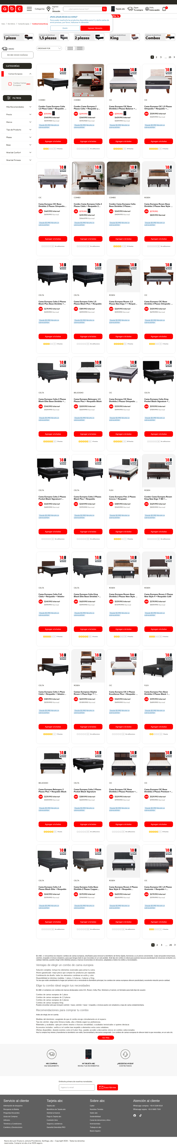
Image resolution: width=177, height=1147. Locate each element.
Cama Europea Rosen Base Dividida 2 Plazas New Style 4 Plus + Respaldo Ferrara (158, 205)
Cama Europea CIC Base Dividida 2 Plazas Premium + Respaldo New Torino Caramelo (157, 790)
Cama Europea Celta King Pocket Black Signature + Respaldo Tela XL (156, 400)
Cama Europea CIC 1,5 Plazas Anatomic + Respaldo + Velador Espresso (158, 888)
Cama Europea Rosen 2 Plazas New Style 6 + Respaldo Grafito (123, 888)
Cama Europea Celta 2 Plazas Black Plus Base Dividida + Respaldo (52, 302)
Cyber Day (77, 1030)
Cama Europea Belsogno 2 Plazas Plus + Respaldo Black (52, 790)
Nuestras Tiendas (96, 1109)
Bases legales (95, 1131)
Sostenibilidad (95, 1117)
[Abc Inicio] (11, 9)
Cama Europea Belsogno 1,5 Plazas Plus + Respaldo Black (88, 400)
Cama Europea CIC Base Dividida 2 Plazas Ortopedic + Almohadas (123, 400)
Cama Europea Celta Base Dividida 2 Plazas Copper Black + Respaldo (86, 888)
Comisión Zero (52, 1120)
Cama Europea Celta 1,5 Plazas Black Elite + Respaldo (52, 888)
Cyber (92, 1106)
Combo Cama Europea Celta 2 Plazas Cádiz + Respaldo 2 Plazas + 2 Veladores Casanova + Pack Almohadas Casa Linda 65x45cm (88, 205)
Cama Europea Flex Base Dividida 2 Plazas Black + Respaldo (156, 693)
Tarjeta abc (51, 1106)
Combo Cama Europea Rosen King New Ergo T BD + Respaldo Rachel (158, 498)
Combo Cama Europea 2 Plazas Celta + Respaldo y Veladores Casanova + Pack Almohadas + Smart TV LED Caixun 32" (87, 107)
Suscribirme (110, 1087)
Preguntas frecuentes (11, 1113)
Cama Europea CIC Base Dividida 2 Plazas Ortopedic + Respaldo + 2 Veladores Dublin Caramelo (158, 302)
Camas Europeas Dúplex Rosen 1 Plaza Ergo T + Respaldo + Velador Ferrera (86, 693)
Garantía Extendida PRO (56, 1127)
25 (170, 57)
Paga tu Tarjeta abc (54, 1117)
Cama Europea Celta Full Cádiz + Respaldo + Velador (51, 595)
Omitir (65, 28)
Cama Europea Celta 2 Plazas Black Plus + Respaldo (87, 498)
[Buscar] (104, 9)
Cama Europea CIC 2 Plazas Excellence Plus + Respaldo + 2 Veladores (123, 693)
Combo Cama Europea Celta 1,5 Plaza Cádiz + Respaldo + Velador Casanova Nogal (52, 107)
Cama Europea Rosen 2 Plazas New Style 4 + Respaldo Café (158, 595)
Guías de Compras (10, 1117)
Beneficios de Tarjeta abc (56, 1109)
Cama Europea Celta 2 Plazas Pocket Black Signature (87, 790)
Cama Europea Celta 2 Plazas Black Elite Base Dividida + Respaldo (52, 400)
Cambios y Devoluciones (12, 1127)
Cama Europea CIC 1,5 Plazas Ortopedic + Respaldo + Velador (158, 107)
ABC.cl (42, 956)
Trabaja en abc (95, 1127)
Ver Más (105, 1037)
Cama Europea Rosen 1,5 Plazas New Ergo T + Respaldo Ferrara (123, 302)
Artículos (6, 1120)
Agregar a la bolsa (53, 141)
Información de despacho (13, 1106)
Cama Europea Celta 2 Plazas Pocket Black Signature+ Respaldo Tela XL (52, 498)
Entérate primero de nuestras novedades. (76, 1081)
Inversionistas (95, 1124)
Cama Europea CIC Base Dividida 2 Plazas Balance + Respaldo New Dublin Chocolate (122, 107)
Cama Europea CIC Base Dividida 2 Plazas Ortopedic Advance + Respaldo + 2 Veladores (52, 205)
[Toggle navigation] (29, 9)
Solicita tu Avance (53, 1113)
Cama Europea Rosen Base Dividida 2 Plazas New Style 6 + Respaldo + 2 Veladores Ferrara (123, 595)
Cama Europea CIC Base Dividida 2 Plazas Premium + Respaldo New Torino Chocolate (122, 790)
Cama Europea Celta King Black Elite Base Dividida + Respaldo (86, 595)
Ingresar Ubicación (95, 28)
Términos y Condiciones (12, 1124)
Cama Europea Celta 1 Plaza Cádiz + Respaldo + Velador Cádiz (52, 693)
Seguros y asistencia (54, 1124)
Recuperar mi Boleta (11, 1109)
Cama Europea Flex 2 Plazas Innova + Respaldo (122, 498)
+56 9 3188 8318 (156, 1106)
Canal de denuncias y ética (100, 1120)
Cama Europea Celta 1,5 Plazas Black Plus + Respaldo (88, 302)
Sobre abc (94, 1113)
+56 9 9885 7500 (154, 1109)
